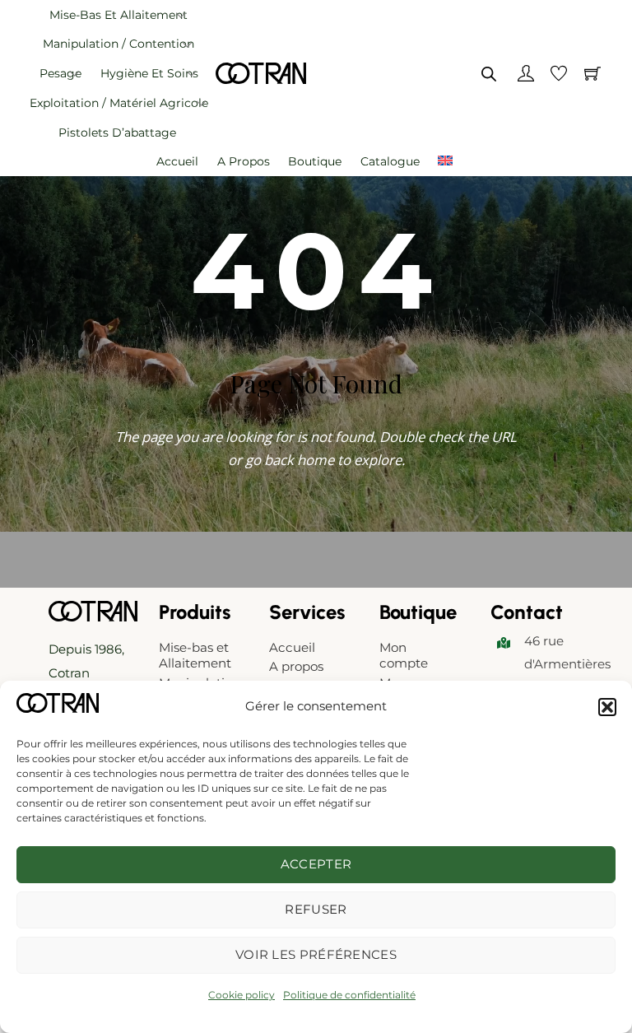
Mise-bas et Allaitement (118, 14)
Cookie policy (241, 995)
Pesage (60, 73)
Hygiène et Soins (149, 73)
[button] (607, 707)
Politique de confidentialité (349, 995)
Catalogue (390, 161)
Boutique (315, 161)
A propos (243, 161)
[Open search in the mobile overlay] (489, 74)
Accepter (316, 864)
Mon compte (403, 656)
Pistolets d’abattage (117, 132)
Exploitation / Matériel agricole (119, 102)
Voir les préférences (316, 954)
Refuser (315, 909)
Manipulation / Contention (118, 43)
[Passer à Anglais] (445, 162)
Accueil (177, 161)
